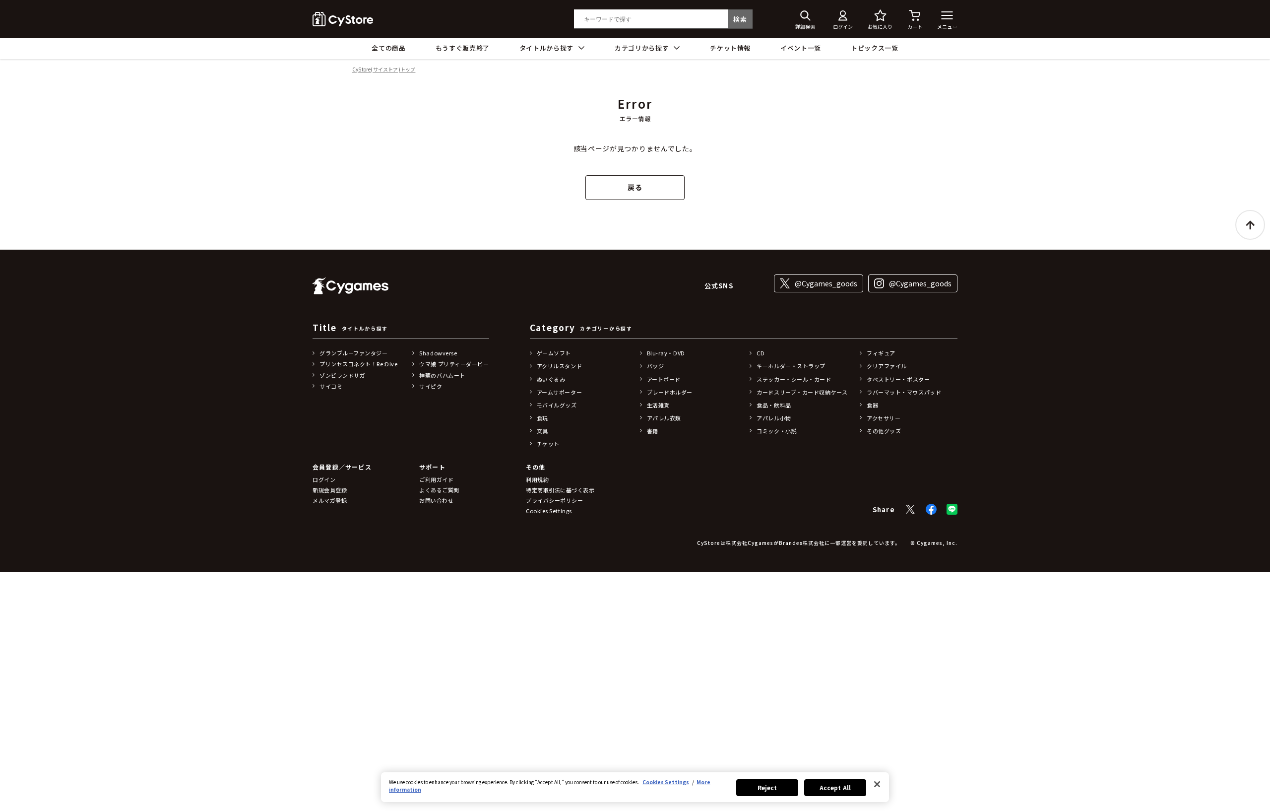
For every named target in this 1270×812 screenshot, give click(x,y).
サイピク (430, 386)
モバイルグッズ (557, 405)
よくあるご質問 (439, 490)
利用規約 (537, 479)
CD (760, 353)
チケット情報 (730, 48)
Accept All (835, 787)
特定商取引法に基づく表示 (560, 490)
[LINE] (952, 509)
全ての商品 (388, 48)
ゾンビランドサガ (342, 375)
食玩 (542, 418)
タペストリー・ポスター (898, 379)
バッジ (655, 366)
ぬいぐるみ (551, 379)
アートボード (664, 379)
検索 (740, 19)
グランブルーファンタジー (353, 353)
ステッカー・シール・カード (794, 379)
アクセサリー (883, 418)
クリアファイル (887, 366)
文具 (542, 431)
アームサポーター (559, 392)
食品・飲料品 (774, 405)
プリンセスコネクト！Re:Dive (358, 364)
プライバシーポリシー (554, 500)
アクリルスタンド (559, 366)
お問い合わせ (436, 500)
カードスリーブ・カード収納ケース (802, 392)
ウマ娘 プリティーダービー (454, 364)
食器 (872, 405)
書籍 (652, 431)
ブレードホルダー (670, 392)
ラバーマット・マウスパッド (904, 392)
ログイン (324, 479)
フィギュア (881, 353)
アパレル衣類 (664, 418)
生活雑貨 (658, 405)
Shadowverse (438, 353)
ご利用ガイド (436, 479)
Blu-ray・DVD (666, 353)
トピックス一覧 (874, 48)
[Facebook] (931, 509)
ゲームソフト (554, 353)
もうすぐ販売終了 (463, 48)
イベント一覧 (800, 48)
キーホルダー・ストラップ (791, 366)
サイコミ (330, 386)
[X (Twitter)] (910, 509)
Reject (767, 787)
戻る (635, 187)
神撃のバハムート (442, 375)
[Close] (877, 784)
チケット (548, 444)
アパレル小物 (774, 418)
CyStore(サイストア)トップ (383, 70)
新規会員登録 (330, 490)
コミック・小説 (777, 431)
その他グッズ (884, 431)
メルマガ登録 (330, 500)
